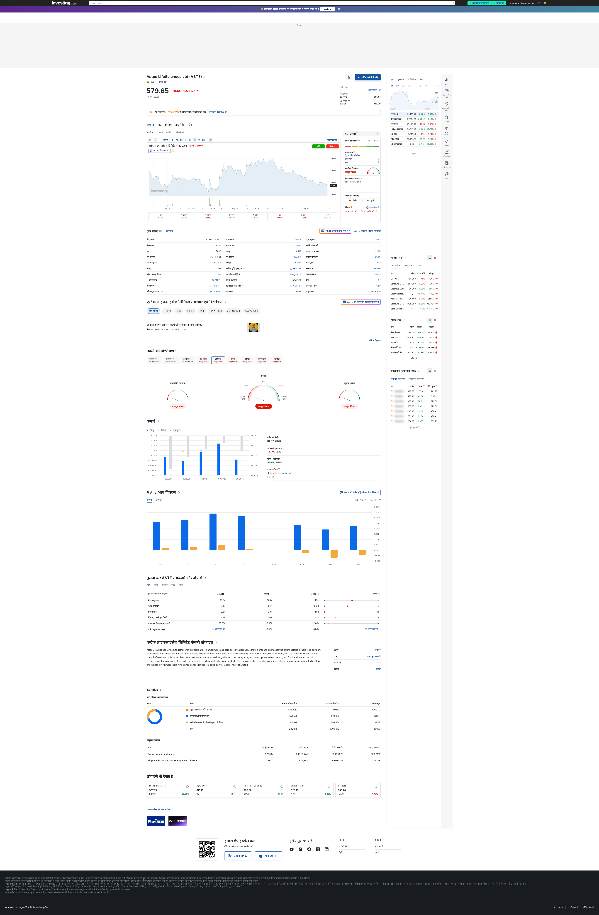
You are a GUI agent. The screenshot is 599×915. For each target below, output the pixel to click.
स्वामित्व (169, 132)
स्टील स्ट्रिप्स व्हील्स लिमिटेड (253, 786)
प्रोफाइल (160, 132)
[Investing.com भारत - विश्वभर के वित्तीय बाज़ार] (64, 3)
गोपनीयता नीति (573, 907)
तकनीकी (179, 124)
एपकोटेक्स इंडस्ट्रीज (297, 786)
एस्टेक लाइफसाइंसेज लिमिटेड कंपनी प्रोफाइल (180, 642)
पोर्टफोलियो (343, 846)
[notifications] (539, 2)
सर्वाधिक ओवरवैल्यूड (416, 379)
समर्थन (377, 852)
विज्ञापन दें (379, 846)
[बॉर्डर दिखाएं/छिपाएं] (210, 140)
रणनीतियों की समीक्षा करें (218, 112)
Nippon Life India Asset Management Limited (172, 760)
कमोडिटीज (412, 79)
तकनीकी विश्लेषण (160, 351)
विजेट (341, 852)
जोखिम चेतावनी (588, 907)
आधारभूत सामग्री (373, 656)
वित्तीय (168, 124)
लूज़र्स (419, 265)
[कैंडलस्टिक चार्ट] (149, 140)
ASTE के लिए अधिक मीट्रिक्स (367, 231)
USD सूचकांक (396, 144)
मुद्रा (392, 79)
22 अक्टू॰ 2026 (295, 274)
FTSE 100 (395, 139)
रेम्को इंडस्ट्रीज (343, 786)
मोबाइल (342, 839)
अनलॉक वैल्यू (372, 90)
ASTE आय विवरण (161, 492)
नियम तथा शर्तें (558, 907)
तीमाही (159, 499)
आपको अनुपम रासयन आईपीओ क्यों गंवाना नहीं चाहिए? (174, 324)
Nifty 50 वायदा (397, 129)
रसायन (378, 649)
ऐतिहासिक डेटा (181, 132)
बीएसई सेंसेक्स (396, 119)
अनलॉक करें (220, 629)
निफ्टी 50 (394, 114)
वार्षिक (149, 499)
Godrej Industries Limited (161, 754)
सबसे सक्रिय (395, 265)
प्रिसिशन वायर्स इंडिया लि (157, 786)
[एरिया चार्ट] (155, 140)
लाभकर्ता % (408, 265)
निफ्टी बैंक (394, 124)
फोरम (190, 124)
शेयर (421, 79)
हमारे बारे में (379, 839)
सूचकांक (401, 79)
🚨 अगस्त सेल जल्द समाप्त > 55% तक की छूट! (486, 3)
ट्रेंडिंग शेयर (396, 319)
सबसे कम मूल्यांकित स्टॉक (403, 370)
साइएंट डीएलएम (201, 786)
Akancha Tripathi (162, 329)
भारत (378, 669)
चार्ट (159, 124)
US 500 (394, 134)
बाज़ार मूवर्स (396, 257)
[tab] (154, 360)
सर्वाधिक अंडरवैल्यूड (398, 379)
